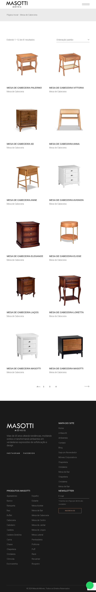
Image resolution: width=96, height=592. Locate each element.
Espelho (35, 496)
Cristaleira (62, 467)
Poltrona (35, 544)
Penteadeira (37, 539)
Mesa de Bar (64, 472)
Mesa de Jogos (39, 530)
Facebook (29, 453)
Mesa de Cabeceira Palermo (24, 88)
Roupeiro (36, 564)
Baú (8, 510)
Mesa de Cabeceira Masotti (24, 368)
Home (61, 428)
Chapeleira (63, 462)
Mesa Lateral (37, 535)
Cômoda (10, 559)
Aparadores (12, 496)
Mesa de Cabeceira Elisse (65, 256)
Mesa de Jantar (39, 525)
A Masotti (62, 433)
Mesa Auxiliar (37, 505)
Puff (33, 549)
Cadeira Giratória (14, 535)
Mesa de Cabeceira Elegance (25, 256)
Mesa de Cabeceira (15, 91)
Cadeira (10, 530)
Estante (35, 501)
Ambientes (63, 438)
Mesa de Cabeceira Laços (22, 312)
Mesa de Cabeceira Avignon (66, 200)
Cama (9, 539)
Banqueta (11, 505)
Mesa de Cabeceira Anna (64, 144)
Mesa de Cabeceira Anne (22, 200)
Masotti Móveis (39, 589)
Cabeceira (11, 520)
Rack (34, 554)
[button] (90, 585)
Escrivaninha (12, 564)
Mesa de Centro (39, 520)
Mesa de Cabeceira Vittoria (66, 88)
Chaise (10, 544)
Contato (62, 443)
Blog (60, 447)
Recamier (36, 559)
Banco (9, 501)
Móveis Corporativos (67, 457)
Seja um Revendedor (67, 452)
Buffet (9, 515)
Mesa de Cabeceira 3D (20, 144)
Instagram (13, 453)
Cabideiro (11, 525)
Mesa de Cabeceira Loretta (66, 312)
